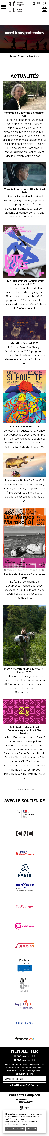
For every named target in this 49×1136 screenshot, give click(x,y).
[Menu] (3, 7)
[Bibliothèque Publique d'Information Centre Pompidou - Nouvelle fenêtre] (24, 1101)
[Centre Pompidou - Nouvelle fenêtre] (24, 1095)
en (38, 3)
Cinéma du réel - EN (26, 1060)
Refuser (20, 1129)
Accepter (10, 1129)
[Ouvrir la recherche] (44, 3)
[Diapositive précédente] (6, 38)
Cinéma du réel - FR (26, 1056)
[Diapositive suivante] (42, 38)
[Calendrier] (44, 9)
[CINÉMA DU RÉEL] (18, 7)
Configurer (31, 1129)
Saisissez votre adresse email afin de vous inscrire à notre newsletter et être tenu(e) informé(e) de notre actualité (24, 1069)
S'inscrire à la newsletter (24, 1085)
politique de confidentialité (16, 1124)
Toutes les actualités (24, 789)
